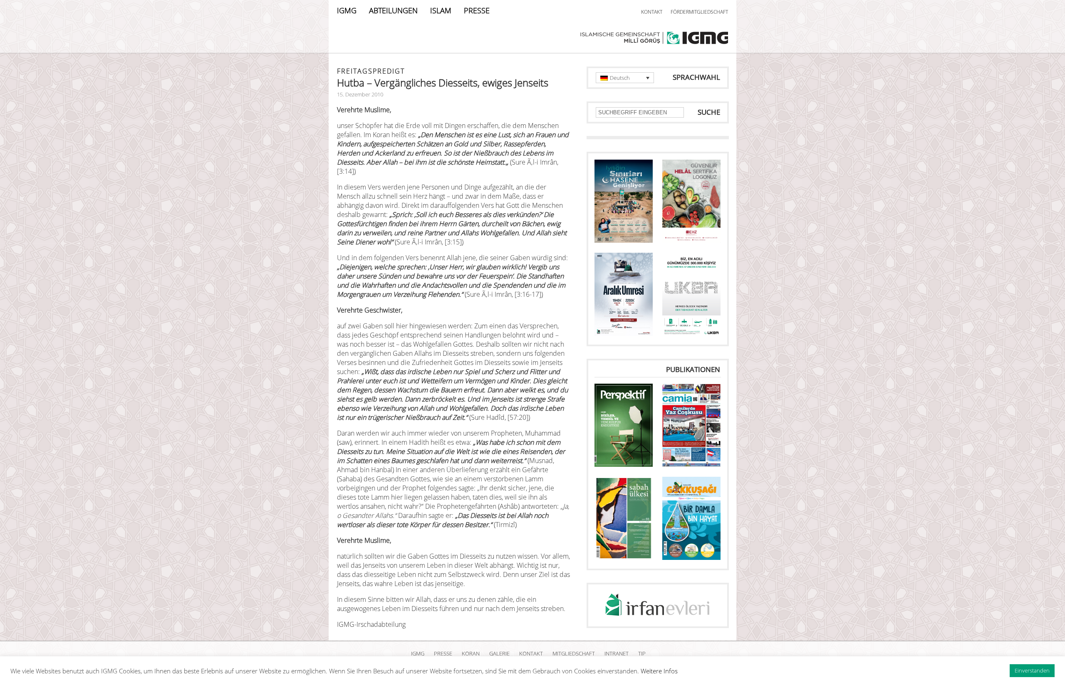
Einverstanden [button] (1032, 670)
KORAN (471, 653)
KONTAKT (651, 11)
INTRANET (616, 653)
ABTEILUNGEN (393, 10)
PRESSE (477, 10)
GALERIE (499, 653)
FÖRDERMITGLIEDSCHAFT (699, 11)
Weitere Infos (659, 671)
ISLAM (440, 10)
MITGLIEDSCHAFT (573, 653)
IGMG (347, 10)
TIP (642, 653)
